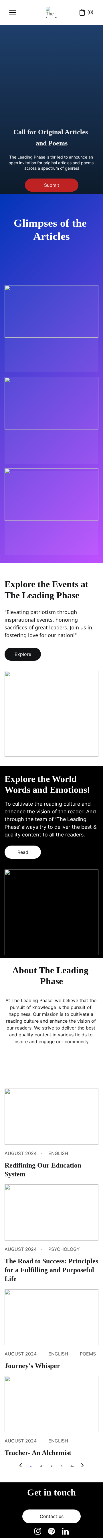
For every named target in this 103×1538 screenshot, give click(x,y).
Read (22, 852)
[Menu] (12, 12)
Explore (23, 654)
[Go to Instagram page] (40, 1531)
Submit (51, 185)
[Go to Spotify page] (54, 1531)
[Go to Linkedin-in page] (65, 1531)
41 (72, 1465)
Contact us (52, 1516)
